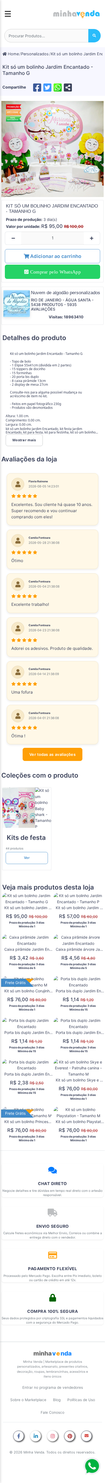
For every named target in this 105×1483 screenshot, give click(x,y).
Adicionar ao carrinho (55, 256)
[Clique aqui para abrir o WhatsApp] (92, 1466)
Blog (57, 1400)
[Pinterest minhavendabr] (69, 1436)
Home (13, 54)
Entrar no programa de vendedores (52, 1387)
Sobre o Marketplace (28, 1400)
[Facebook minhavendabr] (18, 1436)
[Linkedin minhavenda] (35, 1436)
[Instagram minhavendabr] (52, 1436)
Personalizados (35, 54)
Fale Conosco (52, 1412)
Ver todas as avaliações (52, 754)
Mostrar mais (24, 440)
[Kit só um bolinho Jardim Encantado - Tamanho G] (52, 149)
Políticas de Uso (81, 1400)
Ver (27, 858)
